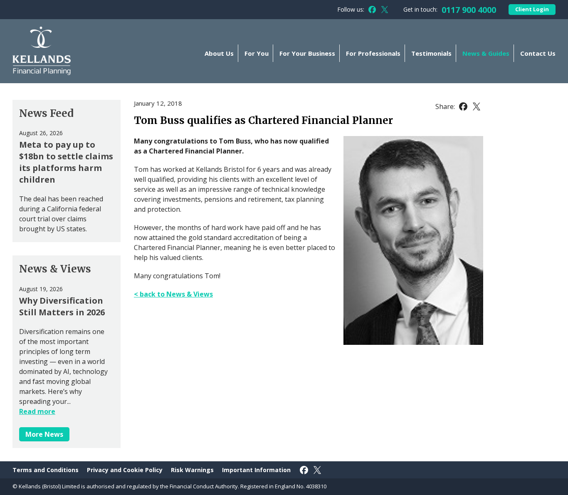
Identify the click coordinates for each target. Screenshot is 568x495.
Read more (37, 411)
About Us (219, 53)
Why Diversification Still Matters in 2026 (62, 306)
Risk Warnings (192, 470)
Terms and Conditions (45, 470)
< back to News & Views (173, 294)
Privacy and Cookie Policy (125, 470)
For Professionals (373, 53)
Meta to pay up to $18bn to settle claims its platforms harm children (66, 162)
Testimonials (431, 53)
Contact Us (538, 53)
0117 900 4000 (469, 10)
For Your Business (307, 53)
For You (256, 53)
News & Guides (485, 53)
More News (44, 434)
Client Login (532, 9)
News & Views (55, 268)
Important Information (256, 470)
